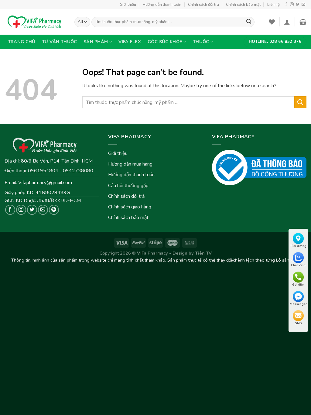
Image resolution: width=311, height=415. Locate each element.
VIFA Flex (129, 42)
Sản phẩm (96, 42)
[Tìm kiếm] (249, 22)
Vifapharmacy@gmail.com (45, 182)
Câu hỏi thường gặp (128, 185)
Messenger (298, 304)
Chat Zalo (298, 265)
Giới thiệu (128, 4)
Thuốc (201, 42)
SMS (298, 323)
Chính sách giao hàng (129, 207)
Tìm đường (298, 246)
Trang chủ (22, 42)
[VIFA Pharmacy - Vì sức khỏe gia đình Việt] (35, 21)
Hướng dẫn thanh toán (162, 4)
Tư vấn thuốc (59, 42)
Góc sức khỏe (165, 42)
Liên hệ (273, 4)
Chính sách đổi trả (203, 4)
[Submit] (300, 102)
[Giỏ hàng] (302, 22)
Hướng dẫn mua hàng (130, 164)
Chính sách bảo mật (243, 4)
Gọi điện (298, 285)
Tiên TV (203, 253)
